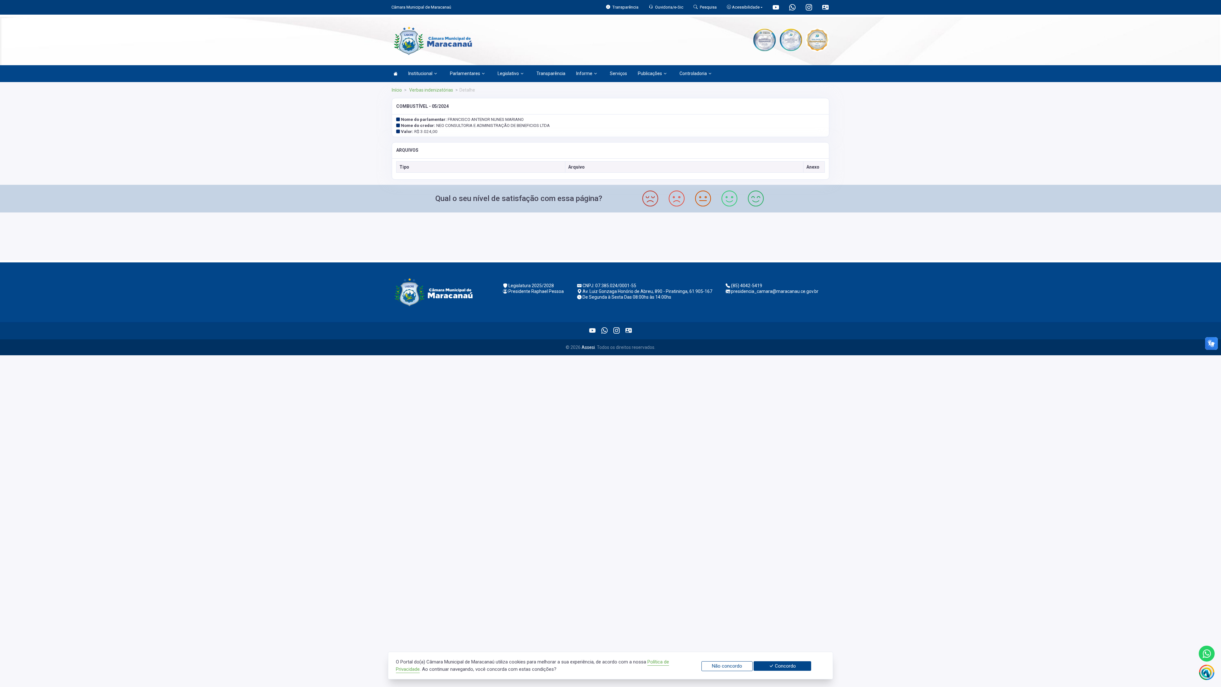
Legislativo (508, 73)
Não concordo (727, 666)
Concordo (785, 666)
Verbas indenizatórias (430, 90)
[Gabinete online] (825, 8)
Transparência (550, 73)
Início (397, 90)
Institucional (420, 73)
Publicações (650, 73)
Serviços (618, 73)
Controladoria (693, 73)
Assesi (588, 347)
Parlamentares (465, 73)
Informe (584, 73)
